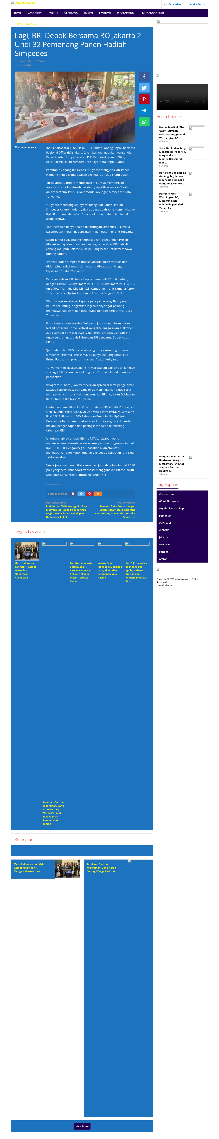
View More (82, 1126)
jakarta (163, 537)
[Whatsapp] (144, 121)
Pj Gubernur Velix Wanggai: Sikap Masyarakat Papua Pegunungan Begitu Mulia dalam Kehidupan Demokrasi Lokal (66, 510)
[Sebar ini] (144, 76)
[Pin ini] (144, 99)
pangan (164, 551)
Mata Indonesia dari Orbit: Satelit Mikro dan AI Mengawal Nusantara (25, 570)
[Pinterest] (89, 494)
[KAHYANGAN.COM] (23, 2)
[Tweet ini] (144, 87)
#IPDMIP (164, 530)
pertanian (165, 515)
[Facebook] (73, 494)
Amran (163, 558)
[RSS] (98, 494)
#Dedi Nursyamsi (169, 501)
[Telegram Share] (144, 110)
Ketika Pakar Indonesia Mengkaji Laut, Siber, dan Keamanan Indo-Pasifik (110, 570)
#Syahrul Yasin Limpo (172, 508)
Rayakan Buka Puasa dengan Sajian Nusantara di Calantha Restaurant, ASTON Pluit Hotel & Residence (115, 510)
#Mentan (164, 544)
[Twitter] (81, 494)
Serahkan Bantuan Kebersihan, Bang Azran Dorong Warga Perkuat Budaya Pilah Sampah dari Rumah (53, 813)
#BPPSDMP (165, 522)
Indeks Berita (165, 585)
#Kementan (166, 494)
